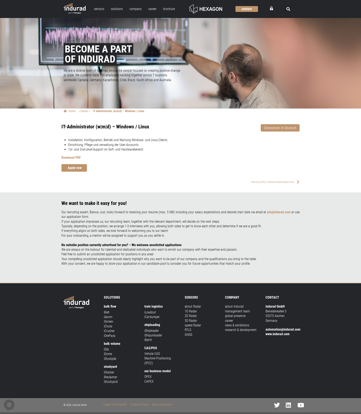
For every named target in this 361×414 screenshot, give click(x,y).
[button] (288, 9)
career (229, 321)
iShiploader (151, 331)
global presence (235, 316)
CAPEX (149, 381)
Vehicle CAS (152, 354)
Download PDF (71, 158)
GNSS (188, 335)
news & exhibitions (237, 325)
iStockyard (111, 382)
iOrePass (109, 336)
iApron (108, 317)
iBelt (106, 312)
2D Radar (191, 316)
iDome (108, 354)
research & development (241, 330)
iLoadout (150, 312)
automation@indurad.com (283, 329)
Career (84, 111)
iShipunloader (153, 335)
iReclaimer (110, 377)
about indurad (234, 306)
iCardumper (152, 317)
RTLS (188, 330)
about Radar (193, 306)
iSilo (106, 349)
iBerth (148, 340)
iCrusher (109, 331)
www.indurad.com (278, 334)
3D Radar (191, 321)
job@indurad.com (279, 212)
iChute (108, 326)
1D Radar (191, 311)
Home (72, 111)
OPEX (148, 377)
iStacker (109, 372)
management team (237, 311)
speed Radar (193, 325)
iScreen (108, 321)
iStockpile (110, 359)
